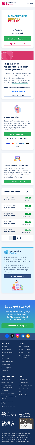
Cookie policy (23, 395)
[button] (22, 33)
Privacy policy (23, 392)
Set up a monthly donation (16, 138)
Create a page (5, 379)
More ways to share (18, 95)
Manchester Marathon (8, 407)
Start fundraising (16, 181)
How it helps (5, 358)
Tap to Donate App (7, 361)
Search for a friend (24, 352)
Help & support (6, 367)
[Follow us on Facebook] (7, 337)
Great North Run (6, 390)
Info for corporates (7, 352)
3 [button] (20, 238)
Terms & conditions (25, 389)
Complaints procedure (25, 386)
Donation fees (23, 379)
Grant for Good (5, 364)
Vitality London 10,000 (7, 394)
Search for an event (7, 382)
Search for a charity (25, 349)
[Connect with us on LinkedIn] (23, 337)
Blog (2, 355)
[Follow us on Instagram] (17, 337)
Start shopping (16, 276)
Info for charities (6, 349)
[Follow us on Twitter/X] (12, 337)
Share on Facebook (18, 91)
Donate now (18, 44)
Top (30, 191)
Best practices (23, 382)
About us (4, 346)
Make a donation (16, 134)
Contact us (4, 370)
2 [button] (17, 238)
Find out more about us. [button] (20, 82)
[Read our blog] (28, 337)
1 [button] (15, 238)
